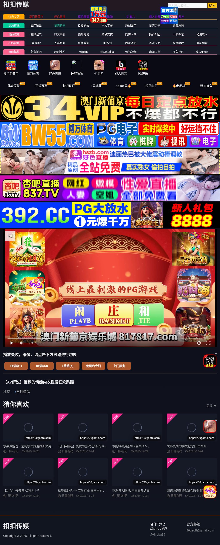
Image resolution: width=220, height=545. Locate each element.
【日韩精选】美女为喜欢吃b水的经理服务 (86, 446)
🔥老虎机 (179, 86)
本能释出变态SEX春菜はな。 (131, 446)
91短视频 (131, 51)
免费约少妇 (93, 366)
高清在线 (14, 25)
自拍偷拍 (83, 25)
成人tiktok (202, 51)
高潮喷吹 (178, 43)
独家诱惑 (130, 43)
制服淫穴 (36, 34)
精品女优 (107, 34)
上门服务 (119, 366)
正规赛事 (41, 86)
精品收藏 (14, 34)
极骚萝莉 (83, 43)
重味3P (36, 43)
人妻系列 (59, 43)
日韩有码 (59, 25)
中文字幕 (107, 25)
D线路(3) (42, 366)
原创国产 (130, 25)
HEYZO (107, 43)
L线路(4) (67, 366)
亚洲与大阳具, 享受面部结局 (131, 490)
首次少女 (154, 43)
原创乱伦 (59, 51)
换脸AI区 (154, 34)
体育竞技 (14, 86)
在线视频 (14, 43)
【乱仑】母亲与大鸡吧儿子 (21, 490)
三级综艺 (178, 34)
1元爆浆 (96, 86)
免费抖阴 (36, 51)
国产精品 (36, 25)
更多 (209, 406)
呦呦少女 (154, 51)
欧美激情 (178, 25)
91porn (83, 51)
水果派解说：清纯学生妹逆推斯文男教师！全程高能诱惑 (40, 446)
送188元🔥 (123, 86)
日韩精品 (23, 392)
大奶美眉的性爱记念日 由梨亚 (186, 446)
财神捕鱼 (206, 86)
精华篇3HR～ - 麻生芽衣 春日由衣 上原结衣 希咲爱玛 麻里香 (98, 490)
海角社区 (178, 51)
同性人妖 (130, 34)
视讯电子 (151, 86)
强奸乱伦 (83, 34)
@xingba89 (157, 534)
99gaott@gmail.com (200, 530)
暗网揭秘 (14, 51)
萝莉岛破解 (107, 51)
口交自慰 (59, 34)
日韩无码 (154, 25)
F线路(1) (16, 366)
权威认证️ (69, 86)
